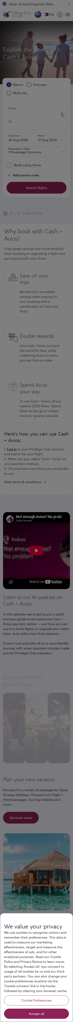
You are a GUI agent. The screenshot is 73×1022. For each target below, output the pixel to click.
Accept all (36, 1014)
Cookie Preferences (36, 1000)
